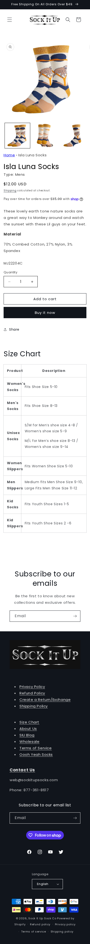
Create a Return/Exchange (45, 699)
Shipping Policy (33, 706)
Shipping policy (62, 931)
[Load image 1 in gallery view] (17, 135)
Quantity (10, 272)
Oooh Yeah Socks (36, 754)
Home (9, 155)
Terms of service (33, 931)
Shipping (10, 190)
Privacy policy (65, 924)
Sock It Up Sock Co (42, 918)
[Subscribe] (75, 616)
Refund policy (40, 924)
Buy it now (45, 312)
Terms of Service (35, 748)
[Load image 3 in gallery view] (72, 135)
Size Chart (29, 722)
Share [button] (14, 329)
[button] (9, 19)
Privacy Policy (32, 686)
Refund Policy (32, 693)
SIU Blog (27, 735)
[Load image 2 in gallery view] (45, 135)
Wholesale (29, 741)
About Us (28, 728)
